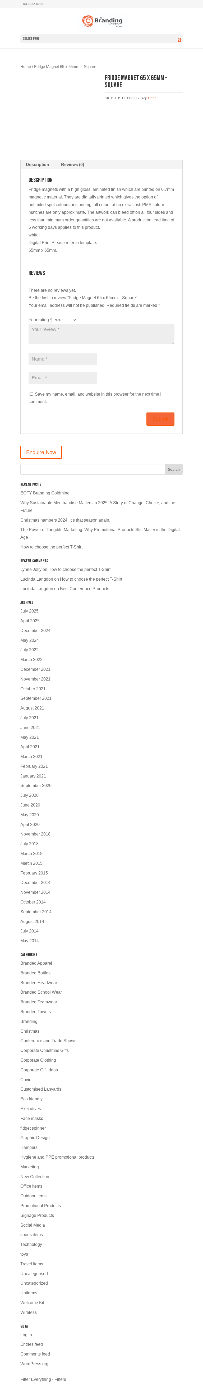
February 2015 (34, 873)
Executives (30, 1108)
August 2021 (32, 708)
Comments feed (35, 1354)
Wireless (28, 1312)
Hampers (29, 1147)
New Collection (34, 1176)
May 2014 (29, 941)
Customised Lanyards (40, 1089)
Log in (26, 1335)
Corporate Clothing (38, 1060)
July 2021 (29, 718)
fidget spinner (33, 1128)
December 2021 (35, 669)
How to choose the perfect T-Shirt (51, 547)
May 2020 (29, 815)
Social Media (32, 1225)
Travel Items (31, 1264)
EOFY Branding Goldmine (45, 493)
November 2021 (35, 679)
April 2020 (30, 824)
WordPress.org (34, 1364)
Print (152, 98)
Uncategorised (34, 1273)
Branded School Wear (41, 992)
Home (25, 67)
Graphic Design (35, 1137)
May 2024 (29, 640)
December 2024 (35, 630)
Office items (31, 1186)
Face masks (31, 1118)
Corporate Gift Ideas (39, 1070)
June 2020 (30, 805)
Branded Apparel (36, 963)
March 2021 (31, 756)
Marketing (29, 1167)
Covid (25, 1079)
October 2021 (33, 689)
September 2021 (36, 698)
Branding (29, 1021)
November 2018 (35, 834)
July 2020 (29, 795)
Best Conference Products (84, 588)
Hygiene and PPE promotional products (57, 1157)
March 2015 (31, 863)
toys (24, 1254)
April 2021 (30, 747)
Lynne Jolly (30, 569)
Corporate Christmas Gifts (44, 1050)
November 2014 (35, 892)
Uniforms (28, 1293)
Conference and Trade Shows (48, 1040)
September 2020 (36, 785)
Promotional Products (40, 1205)
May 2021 (29, 737)
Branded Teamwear (38, 1002)
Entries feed (31, 1344)
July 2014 (29, 931)
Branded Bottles (35, 973)
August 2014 (32, 921)
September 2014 (36, 912)
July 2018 (29, 844)
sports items (31, 1234)
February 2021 (34, 766)
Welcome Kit (32, 1302)
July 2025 (29, 611)
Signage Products (37, 1215)
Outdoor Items (33, 1196)
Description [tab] (37, 164)
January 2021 (33, 776)
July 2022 (29, 650)
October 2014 (33, 902)
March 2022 (31, 659)
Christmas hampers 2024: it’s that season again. (65, 520)
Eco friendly (31, 1099)
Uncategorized (34, 1283)
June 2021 (30, 727)
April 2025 (30, 621)
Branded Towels (35, 1011)
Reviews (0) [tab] (72, 164)
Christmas (29, 1031)
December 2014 (35, 882)
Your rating (40, 320)
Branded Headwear (38, 982)
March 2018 (31, 853)
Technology (31, 1244)
